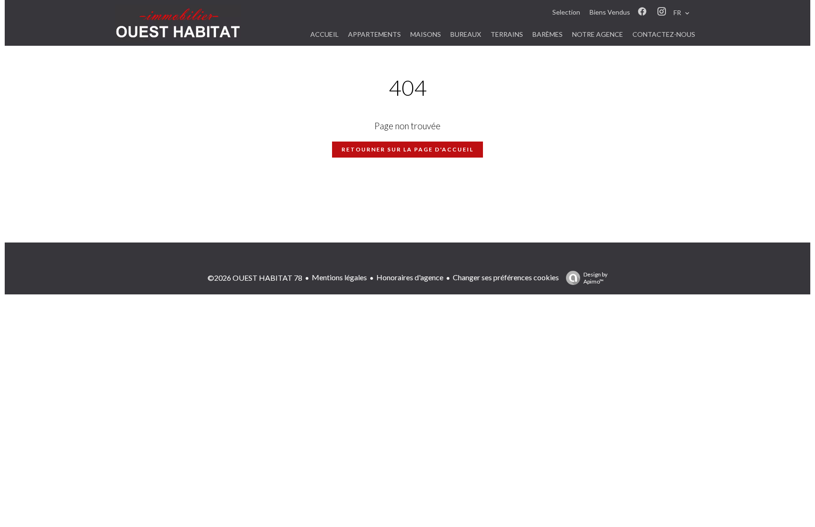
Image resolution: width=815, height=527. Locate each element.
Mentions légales (339, 277)
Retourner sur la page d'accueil (407, 149)
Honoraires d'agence (409, 277)
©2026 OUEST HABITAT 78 (255, 277)
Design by (595, 278)
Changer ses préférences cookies (506, 277)
